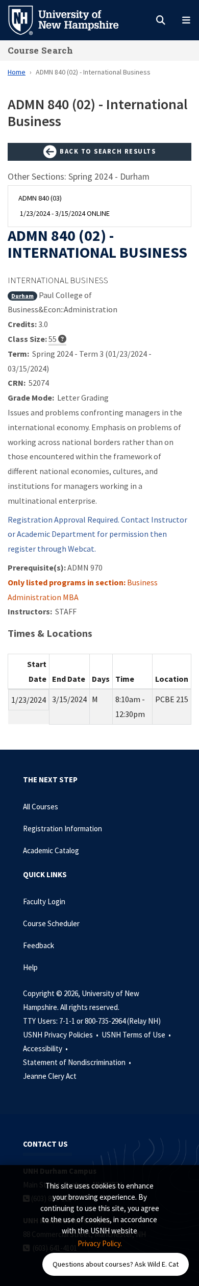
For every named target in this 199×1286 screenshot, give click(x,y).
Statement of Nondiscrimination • (78, 1062)
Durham (22, 296)
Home (17, 72)
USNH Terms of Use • (137, 1035)
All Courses (40, 806)
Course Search (40, 50)
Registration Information (62, 828)
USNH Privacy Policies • (61, 1035)
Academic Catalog (51, 850)
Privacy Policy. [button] (100, 1243)
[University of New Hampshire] (71, 19)
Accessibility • (46, 1048)
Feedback (38, 945)
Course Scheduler (51, 923)
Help (30, 967)
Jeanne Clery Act (50, 1076)
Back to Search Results (107, 151)
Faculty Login (44, 901)
